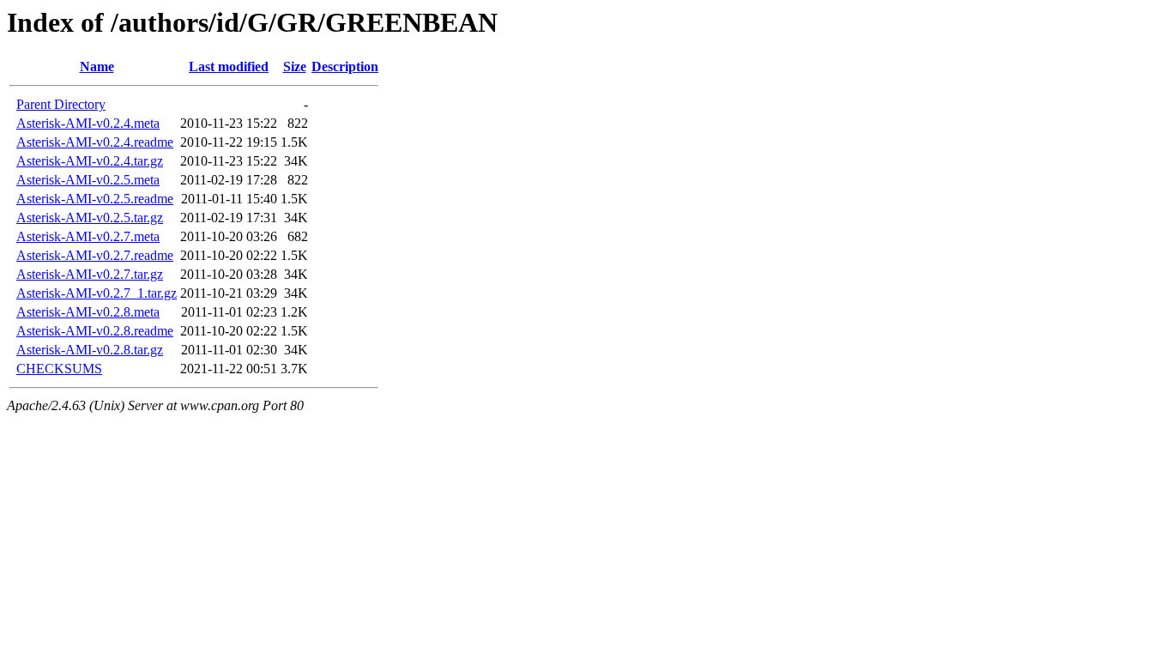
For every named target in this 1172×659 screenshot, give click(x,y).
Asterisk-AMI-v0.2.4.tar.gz (89, 161)
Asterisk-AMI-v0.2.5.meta (88, 179)
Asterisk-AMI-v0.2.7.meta (88, 236)
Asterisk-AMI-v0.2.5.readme (94, 198)
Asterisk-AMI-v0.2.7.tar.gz (89, 274)
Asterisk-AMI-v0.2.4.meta (88, 123)
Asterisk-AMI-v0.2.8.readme (94, 330)
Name (97, 66)
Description (344, 66)
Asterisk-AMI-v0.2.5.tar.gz (89, 217)
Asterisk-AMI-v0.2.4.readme (94, 142)
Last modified (229, 66)
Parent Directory (61, 104)
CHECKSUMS (59, 368)
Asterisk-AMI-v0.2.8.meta (88, 312)
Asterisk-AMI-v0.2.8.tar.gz (89, 349)
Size (294, 66)
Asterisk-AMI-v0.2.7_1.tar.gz (96, 293)
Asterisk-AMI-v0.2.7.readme (94, 255)
